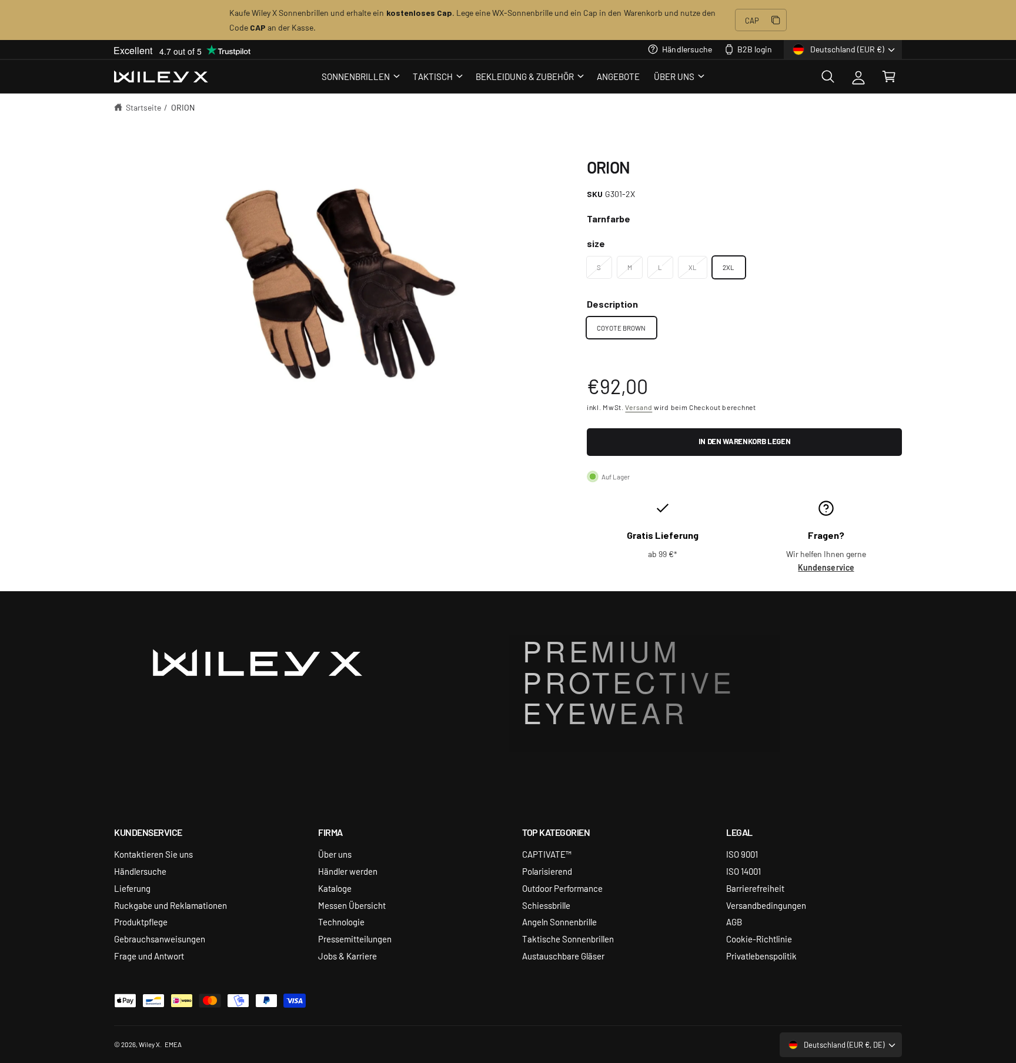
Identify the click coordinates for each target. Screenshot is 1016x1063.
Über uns (335, 853)
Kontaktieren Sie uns (153, 853)
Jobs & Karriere (347, 955)
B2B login (754, 49)
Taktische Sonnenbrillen (568, 938)
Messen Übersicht (352, 905)
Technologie (341, 921)
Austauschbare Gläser (563, 955)
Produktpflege (141, 921)
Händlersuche (686, 49)
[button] (360, 76)
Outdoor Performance (562, 888)
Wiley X (149, 1044)
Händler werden (347, 871)
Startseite (143, 107)
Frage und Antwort (149, 955)
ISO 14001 (743, 871)
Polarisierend (547, 871)
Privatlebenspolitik (761, 955)
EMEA (173, 1044)
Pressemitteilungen (355, 938)
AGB (734, 921)
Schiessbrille (546, 905)
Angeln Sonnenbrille (559, 921)
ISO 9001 (742, 853)
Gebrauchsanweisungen (159, 938)
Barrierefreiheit (755, 888)
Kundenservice (826, 567)
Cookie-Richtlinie (759, 938)
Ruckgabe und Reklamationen (170, 905)
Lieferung (132, 888)
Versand (638, 407)
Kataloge (335, 888)
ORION (183, 107)
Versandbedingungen (766, 905)
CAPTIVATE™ (547, 853)
